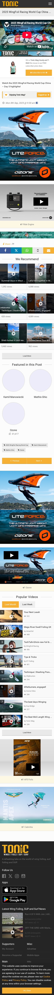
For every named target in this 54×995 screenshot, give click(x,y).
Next (38, 461)
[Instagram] (17, 877)
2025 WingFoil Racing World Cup (16, 445)
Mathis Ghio (40, 397)
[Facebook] (4, 877)
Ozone (13, 430)
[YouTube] (23, 877)
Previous (15, 461)
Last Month (10, 604)
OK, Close (27, 990)
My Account (8, 948)
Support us (42, 95)
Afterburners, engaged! (40, 310)
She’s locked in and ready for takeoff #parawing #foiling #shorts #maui (14, 340)
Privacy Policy (19, 980)
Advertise (31, 948)
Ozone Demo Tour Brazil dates (41, 340)
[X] (10, 877)
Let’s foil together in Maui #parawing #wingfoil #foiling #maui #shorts (41, 280)
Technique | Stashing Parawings (14, 310)
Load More (27, 356)
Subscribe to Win (39, 73)
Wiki (29, 961)
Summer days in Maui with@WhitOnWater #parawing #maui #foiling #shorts (14, 280)
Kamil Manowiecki (13, 397)
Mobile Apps (33, 955)
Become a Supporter (12, 955)
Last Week (27, 604)
